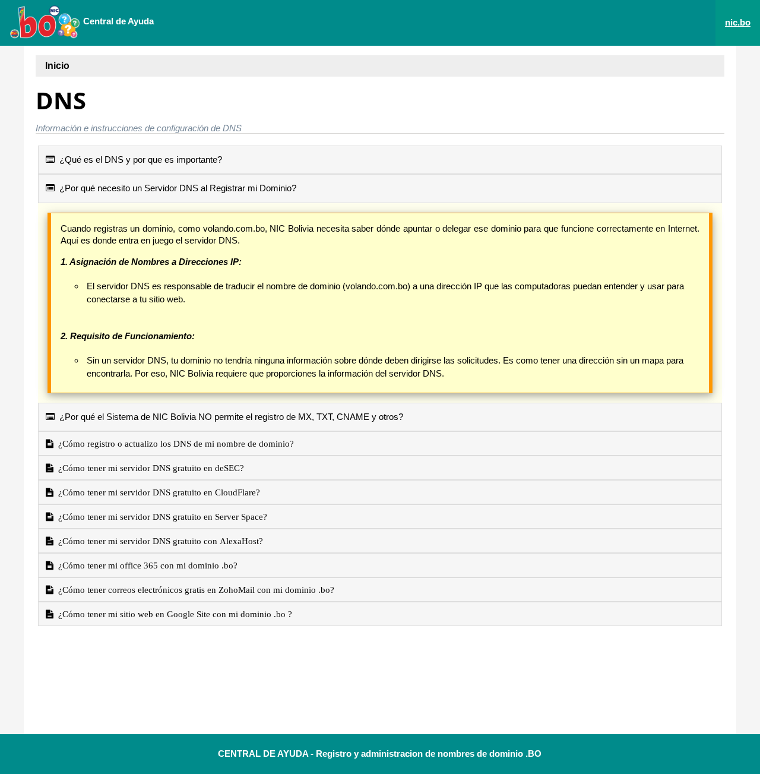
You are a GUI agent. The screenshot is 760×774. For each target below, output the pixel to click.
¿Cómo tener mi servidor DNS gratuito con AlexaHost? (158, 540)
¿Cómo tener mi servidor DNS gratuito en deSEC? (148, 467)
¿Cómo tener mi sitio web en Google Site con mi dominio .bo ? (172, 613)
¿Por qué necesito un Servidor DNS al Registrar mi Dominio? (175, 188)
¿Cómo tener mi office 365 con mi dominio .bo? (145, 565)
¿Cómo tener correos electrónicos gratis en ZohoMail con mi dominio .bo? (193, 589)
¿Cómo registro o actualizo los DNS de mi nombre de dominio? (173, 443)
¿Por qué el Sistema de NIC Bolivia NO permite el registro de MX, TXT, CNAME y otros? (229, 417)
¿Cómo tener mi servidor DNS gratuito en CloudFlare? (156, 492)
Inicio (57, 66)
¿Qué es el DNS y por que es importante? (138, 159)
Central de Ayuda (117, 21)
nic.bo (737, 22)
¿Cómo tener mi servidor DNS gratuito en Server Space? (160, 516)
